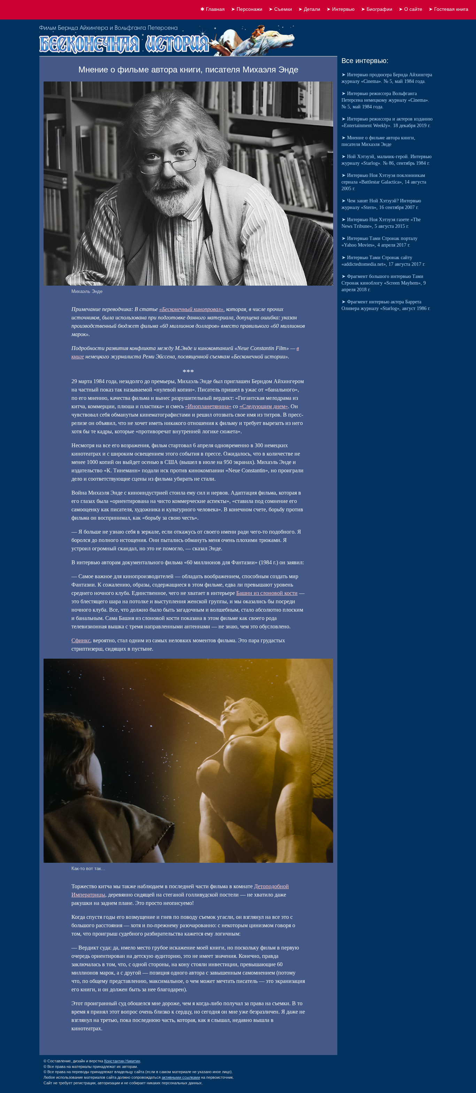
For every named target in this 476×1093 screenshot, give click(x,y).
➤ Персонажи (246, 9)
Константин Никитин (122, 1061)
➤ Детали (309, 9)
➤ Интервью (341, 9)
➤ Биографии (376, 9)
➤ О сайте (410, 9)
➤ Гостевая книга (448, 9)
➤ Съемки (280, 9)
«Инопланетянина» (208, 406)
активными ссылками (181, 1077)
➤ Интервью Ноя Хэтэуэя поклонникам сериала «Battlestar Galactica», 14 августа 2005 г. (383, 182)
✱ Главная (212, 9)
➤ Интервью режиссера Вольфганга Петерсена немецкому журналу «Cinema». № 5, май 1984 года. (385, 100)
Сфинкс (80, 640)
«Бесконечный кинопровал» (191, 309)
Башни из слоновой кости (267, 593)
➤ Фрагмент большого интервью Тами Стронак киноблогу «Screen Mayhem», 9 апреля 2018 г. (383, 283)
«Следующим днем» (263, 406)
